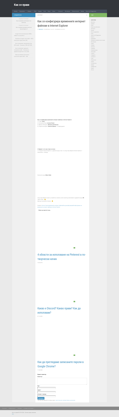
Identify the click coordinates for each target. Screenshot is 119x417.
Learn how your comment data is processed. (65, 400)
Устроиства (93, 63)
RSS (13, 414)
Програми (93, 51)
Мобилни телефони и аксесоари (98, 40)
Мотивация (67, 11)
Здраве (40, 11)
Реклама (20, 408)
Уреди (92, 61)
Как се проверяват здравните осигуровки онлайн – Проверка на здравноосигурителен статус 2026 (21, 50)
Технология (22, 11)
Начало (15, 11)
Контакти (4, 408)
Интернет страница (41, 394)
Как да (64, 205)
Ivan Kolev (41, 29)
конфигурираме (69, 205)
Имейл (39, 390)
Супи (92, 58)
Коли (45, 11)
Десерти (93, 22)
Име (38, 385)
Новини (29, 11)
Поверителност (12, 408)
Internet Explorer (45, 205)
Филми (82, 11)
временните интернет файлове (56, 205)
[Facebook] (28, 15)
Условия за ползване (28, 408)
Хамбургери (93, 66)
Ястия (92, 69)
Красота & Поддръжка (91, 11)
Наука (49, 11)
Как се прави (21, 4)
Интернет (40, 15)
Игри (35, 11)
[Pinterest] (30, 15)
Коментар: (40, 376)
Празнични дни (75, 11)
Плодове (93, 48)
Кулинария (93, 38)
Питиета (93, 46)
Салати (92, 53)
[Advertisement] (62, 40)
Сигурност (60, 11)
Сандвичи (93, 55)
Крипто (92, 37)
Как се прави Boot (95, 32)
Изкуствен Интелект (95, 27)
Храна (53, 11)
